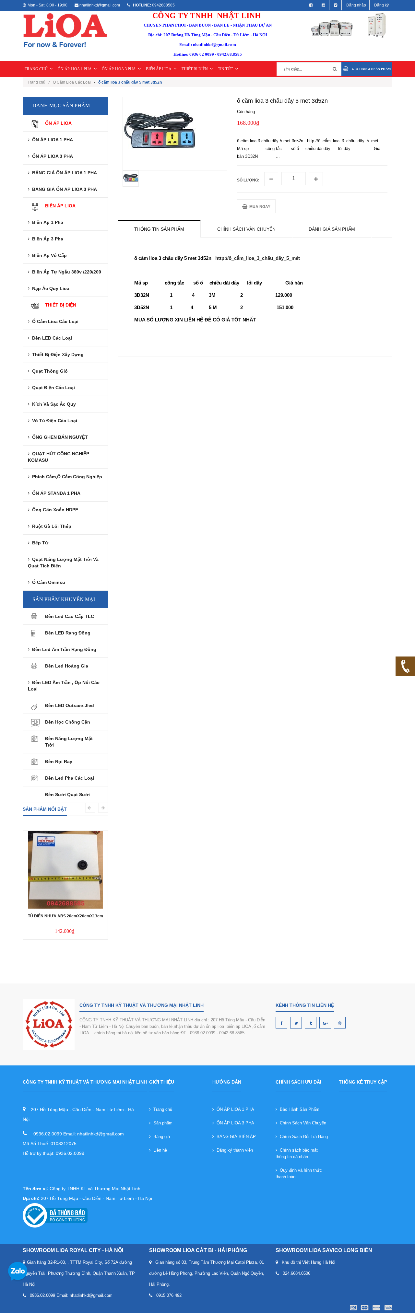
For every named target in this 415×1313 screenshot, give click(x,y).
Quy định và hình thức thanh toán (299, 1173)
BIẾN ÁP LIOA (159, 69)
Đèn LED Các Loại (51, 338)
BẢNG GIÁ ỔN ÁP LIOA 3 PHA (63, 189)
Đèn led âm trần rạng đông (63, 649)
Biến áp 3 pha (46, 238)
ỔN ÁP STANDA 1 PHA (55, 493)
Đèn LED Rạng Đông (67, 632)
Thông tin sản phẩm (159, 229)
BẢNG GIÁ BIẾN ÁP (235, 1136)
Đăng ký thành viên (233, 1150)
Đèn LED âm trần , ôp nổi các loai (64, 685)
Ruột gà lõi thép (50, 526)
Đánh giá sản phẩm (332, 229)
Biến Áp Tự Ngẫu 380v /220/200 (65, 271)
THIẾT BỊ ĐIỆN (195, 69)
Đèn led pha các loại (69, 778)
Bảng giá (160, 1136)
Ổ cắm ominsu (47, 582)
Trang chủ (39, 82)
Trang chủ (161, 1109)
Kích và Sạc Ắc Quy (53, 404)
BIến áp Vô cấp (48, 255)
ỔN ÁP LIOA (58, 123)
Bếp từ (39, 542)
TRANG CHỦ (36, 69)
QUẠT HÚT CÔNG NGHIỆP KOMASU (58, 457)
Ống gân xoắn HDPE (54, 509)
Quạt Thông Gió (49, 371)
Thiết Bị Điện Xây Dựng (57, 354)
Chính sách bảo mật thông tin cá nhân (297, 1153)
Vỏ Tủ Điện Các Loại (53, 420)
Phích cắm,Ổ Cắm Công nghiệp (66, 476)
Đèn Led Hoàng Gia (66, 665)
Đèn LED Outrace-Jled (69, 705)
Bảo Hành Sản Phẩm (298, 1109)
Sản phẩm (161, 1123)
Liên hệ (159, 1150)
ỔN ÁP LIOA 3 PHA (119, 69)
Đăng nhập (356, 5)
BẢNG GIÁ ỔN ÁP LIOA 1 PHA (63, 172)
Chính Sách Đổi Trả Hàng (302, 1136)
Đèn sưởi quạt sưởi (67, 794)
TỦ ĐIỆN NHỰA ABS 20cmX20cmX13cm (65, 916)
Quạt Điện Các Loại (52, 387)
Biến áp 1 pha (46, 222)
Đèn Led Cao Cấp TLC (69, 616)
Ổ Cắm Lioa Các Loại (72, 82)
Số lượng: (248, 180)
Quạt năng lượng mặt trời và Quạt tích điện (63, 562)
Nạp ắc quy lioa (49, 288)
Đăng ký (381, 5)
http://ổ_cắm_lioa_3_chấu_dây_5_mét (257, 258)
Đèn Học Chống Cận (67, 722)
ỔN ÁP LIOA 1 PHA (75, 69)
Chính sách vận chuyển (246, 229)
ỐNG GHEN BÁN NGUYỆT (59, 437)
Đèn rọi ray (58, 761)
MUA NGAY (258, 206)
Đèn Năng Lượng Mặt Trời (69, 742)
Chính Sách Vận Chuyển (301, 1123)
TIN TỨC (225, 69)
